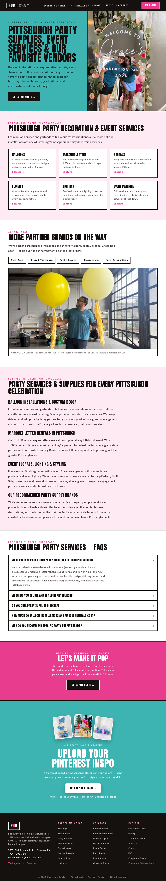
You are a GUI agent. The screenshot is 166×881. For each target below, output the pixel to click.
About (109, 5)
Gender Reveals (66, 853)
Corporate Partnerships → (141, 863)
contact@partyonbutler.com (24, 857)
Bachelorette (64, 848)
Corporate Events (137, 858)
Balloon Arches (100, 828)
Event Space (99, 858)
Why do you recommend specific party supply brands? (47, 625)
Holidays (62, 863)
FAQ (130, 853)
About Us (132, 843)
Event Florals (99, 848)
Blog (97, 5)
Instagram (14, 863)
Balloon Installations (103, 833)
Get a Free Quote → (24, 97)
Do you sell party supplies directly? (35, 605)
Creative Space (101, 863)
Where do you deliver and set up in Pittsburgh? (42, 595)
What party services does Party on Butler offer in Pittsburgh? (53, 560)
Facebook (31, 863)
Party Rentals (100, 853)
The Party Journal (137, 838)
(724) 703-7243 (17, 854)
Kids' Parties (64, 833)
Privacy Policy (97, 877)
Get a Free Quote (137, 828)
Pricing (131, 833)
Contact (123, 5)
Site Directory (119, 877)
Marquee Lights (100, 838)
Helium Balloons (101, 843)
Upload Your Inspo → (83, 788)
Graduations (64, 858)
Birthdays (62, 828)
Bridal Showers (65, 843)
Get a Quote (150, 5)
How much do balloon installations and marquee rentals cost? (53, 615)
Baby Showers (65, 838)
